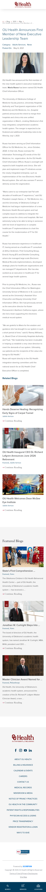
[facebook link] (15, 750)
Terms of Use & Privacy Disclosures (23, 874)
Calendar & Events (23, 771)
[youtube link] (25, 750)
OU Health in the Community (23, 804)
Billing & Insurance (23, 765)
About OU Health (23, 759)
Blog (8, 21)
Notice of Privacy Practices (23, 799)
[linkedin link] (30, 750)
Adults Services (19, 45)
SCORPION (27, 866)
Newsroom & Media (23, 793)
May (20, 21)
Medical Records (23, 787)
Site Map (23, 877)
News (29, 45)
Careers (23, 776)
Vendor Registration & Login (23, 827)
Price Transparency (23, 821)
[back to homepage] (3, 21)
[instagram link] (20, 750)
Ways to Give (23, 833)
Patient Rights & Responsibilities (23, 810)
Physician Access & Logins (23, 816)
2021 (14, 21)
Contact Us (23, 782)
